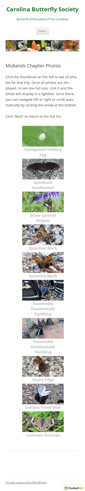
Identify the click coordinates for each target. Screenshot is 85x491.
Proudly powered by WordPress (26, 482)
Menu (42, 31)
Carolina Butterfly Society (42, 9)
